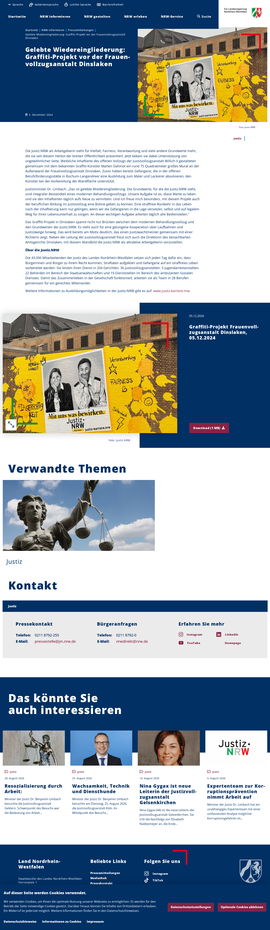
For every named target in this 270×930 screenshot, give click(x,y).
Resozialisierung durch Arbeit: (33, 788)
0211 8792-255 (47, 635)
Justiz (14, 561)
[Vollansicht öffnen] (11, 424)
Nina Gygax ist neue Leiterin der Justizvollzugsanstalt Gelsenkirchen (168, 794)
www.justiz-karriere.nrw (171, 291)
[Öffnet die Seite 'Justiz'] (79, 515)
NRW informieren (53, 30)
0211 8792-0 (126, 635)
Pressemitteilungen (81, 30)
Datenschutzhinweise (20, 922)
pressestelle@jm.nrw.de (55, 641)
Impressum (95, 922)
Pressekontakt (101, 883)
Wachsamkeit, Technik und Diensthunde (101, 788)
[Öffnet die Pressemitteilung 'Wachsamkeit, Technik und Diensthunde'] (101, 748)
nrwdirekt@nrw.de (132, 641)
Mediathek (98, 878)
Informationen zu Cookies (61, 922)
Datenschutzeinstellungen (191, 907)
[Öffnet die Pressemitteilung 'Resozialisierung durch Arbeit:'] (34, 748)
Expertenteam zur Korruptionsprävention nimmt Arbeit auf (236, 791)
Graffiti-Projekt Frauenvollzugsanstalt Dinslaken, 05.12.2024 (223, 332)
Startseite (31, 30)
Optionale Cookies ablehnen (242, 907)
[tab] (135, 606)
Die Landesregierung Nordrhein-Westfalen (243, 13)
